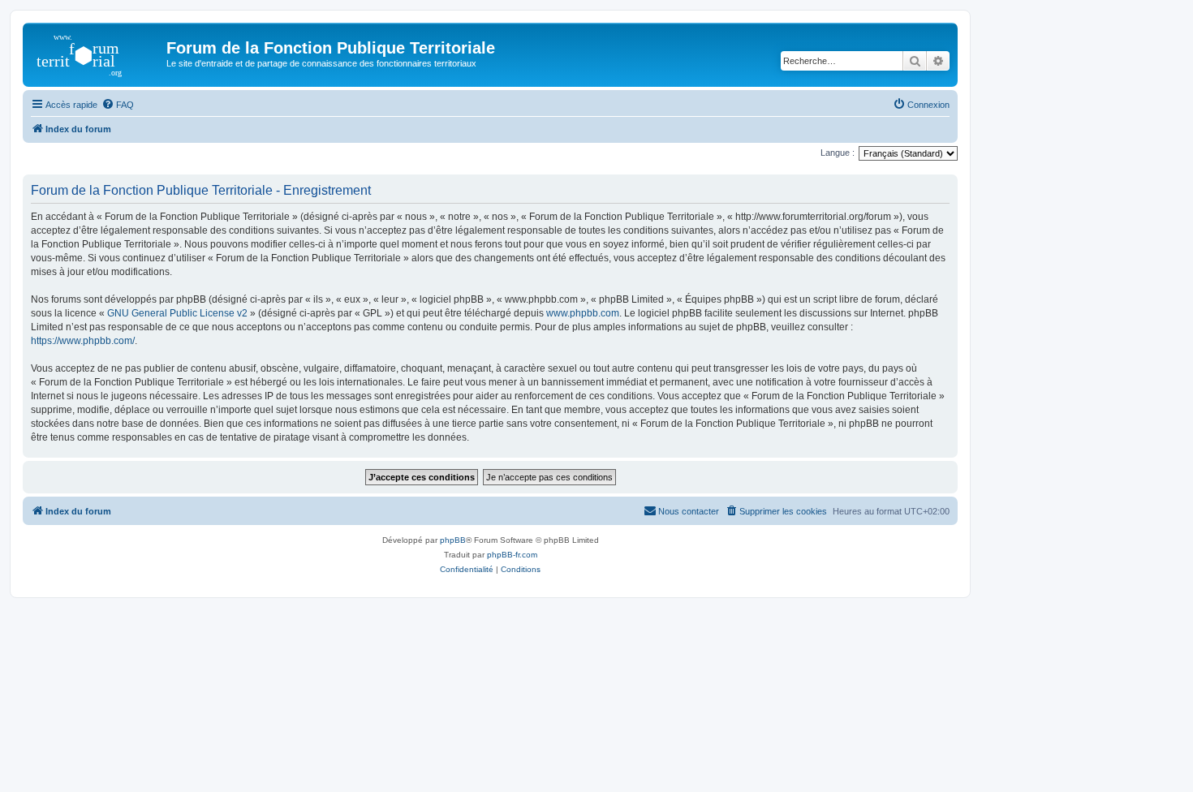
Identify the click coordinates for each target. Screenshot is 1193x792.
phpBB (453, 540)
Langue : (837, 152)
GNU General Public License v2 (177, 313)
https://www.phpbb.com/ (83, 340)
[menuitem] (117, 104)
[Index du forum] (96, 53)
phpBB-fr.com (512, 554)
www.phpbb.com (582, 313)
